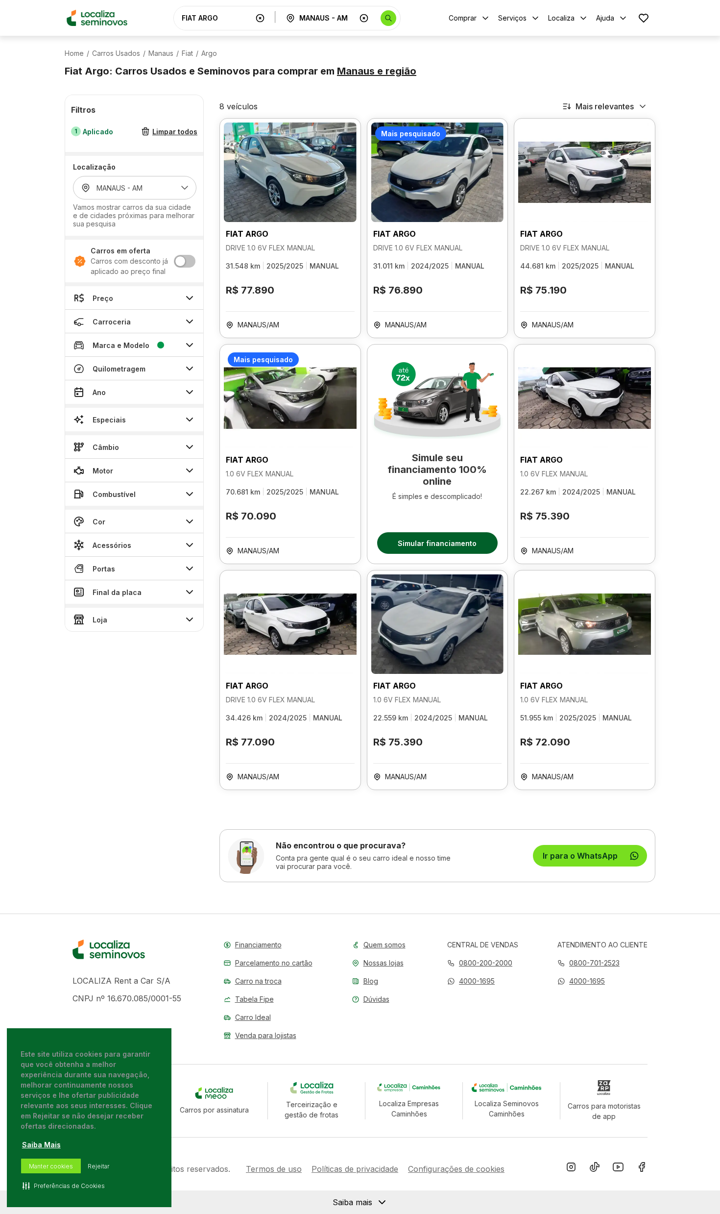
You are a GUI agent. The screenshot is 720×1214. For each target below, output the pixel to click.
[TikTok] (594, 1169)
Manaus (160, 53)
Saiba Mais (41, 1144)
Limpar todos (174, 131)
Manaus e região (376, 71)
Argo (209, 53)
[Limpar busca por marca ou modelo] (260, 18)
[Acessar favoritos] (643, 18)
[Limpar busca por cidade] (364, 18)
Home (74, 53)
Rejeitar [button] (98, 1166)
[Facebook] (642, 1169)
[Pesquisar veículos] (388, 18)
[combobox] (216, 18)
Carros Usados (116, 53)
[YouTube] (618, 1169)
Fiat (187, 53)
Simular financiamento (437, 543)
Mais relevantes (605, 106)
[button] (471, 981)
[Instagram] (571, 1169)
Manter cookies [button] (51, 1166)
